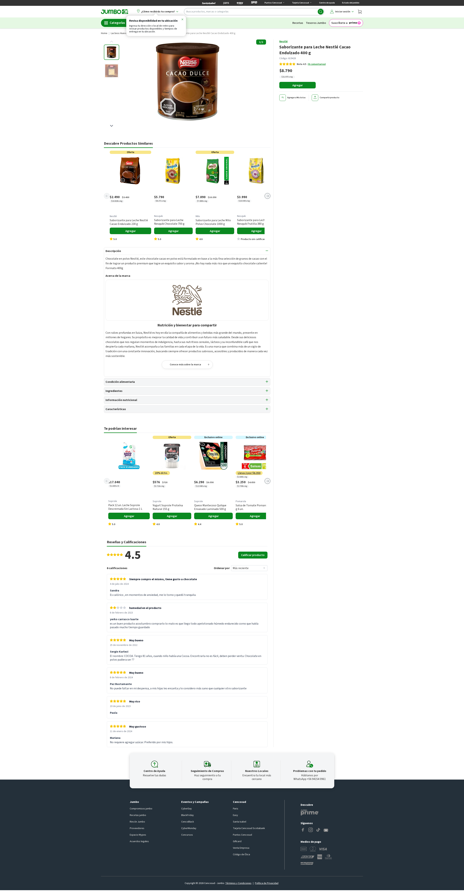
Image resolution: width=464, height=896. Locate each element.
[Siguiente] (267, 196)
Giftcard (237, 841)
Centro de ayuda (327, 2)
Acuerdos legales (139, 841)
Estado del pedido (350, 2)
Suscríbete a (339, 23)
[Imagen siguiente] (111, 126)
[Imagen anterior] (111, 41)
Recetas (297, 23)
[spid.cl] (254, 3)
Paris (235, 808)
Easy (235, 815)
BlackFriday (187, 815)
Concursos (187, 835)
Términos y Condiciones (238, 883)
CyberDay (186, 808)
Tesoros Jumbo (316, 23)
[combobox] (254, 11)
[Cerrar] (182, 20)
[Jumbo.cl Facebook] (303, 830)
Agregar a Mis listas (296, 97)
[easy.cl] (240, 3)
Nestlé (283, 41)
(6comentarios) (317, 64)
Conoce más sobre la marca (185, 364)
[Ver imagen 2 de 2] (111, 70)
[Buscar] (321, 12)
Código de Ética (241, 854)
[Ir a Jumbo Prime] (309, 812)
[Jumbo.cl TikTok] (318, 830)
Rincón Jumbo (137, 822)
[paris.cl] (226, 3)
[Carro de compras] (359, 11)
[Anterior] (107, 196)
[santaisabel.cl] (209, 3)
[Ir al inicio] (114, 11)
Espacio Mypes (138, 835)
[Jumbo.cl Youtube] (326, 830)
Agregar (297, 85)
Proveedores (137, 828)
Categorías (117, 23)
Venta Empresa (241, 848)
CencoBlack (187, 822)
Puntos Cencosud (242, 835)
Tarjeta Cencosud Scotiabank (249, 828)
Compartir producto (329, 97)
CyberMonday (188, 828)
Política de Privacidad (266, 883)
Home (104, 33)
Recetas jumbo (138, 815)
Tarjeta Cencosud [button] (300, 2)
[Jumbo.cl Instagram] (310, 830)
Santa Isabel (239, 822)
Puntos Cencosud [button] (273, 2)
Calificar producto (253, 555)
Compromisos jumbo (141, 808)
